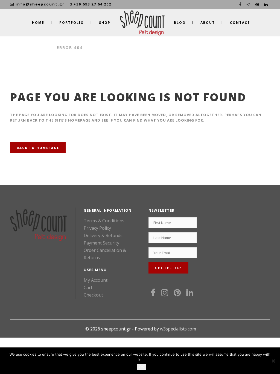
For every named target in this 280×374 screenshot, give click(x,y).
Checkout (93, 295)
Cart (88, 287)
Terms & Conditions (104, 221)
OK (141, 367)
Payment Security (101, 243)
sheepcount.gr (30, 47)
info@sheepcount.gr (40, 4)
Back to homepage (38, 148)
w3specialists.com (178, 329)
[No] (273, 361)
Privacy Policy (97, 228)
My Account (95, 280)
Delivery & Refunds (103, 235)
